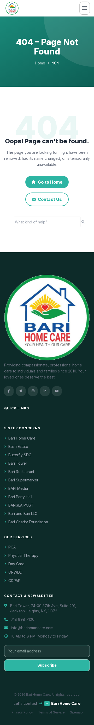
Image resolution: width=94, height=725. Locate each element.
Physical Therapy (23, 555)
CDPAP (14, 580)
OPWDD (15, 572)
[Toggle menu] (84, 8)
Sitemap (76, 712)
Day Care (16, 564)
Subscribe (47, 665)
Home (40, 63)
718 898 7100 (22, 619)
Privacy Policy (22, 712)
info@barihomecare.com (32, 627)
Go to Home (50, 182)
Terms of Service (51, 712)
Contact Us (50, 199)
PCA (12, 547)
